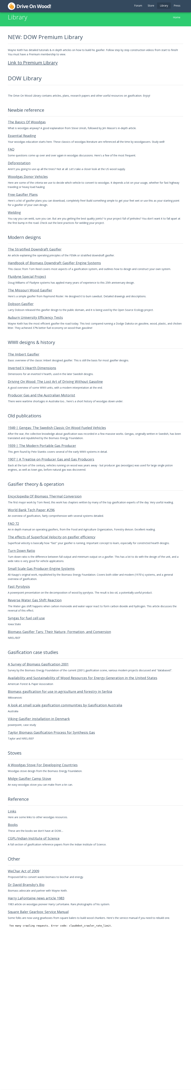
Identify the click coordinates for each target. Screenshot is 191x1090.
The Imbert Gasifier (23, 354)
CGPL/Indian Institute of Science (34, 838)
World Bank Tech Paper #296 (31, 510)
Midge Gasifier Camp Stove (29, 778)
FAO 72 (13, 523)
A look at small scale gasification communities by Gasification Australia (65, 705)
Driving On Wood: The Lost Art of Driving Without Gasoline (55, 381)
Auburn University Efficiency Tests (35, 317)
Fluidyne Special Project (27, 276)
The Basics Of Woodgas (27, 122)
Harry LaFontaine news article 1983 (36, 898)
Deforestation (19, 163)
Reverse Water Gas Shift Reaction (35, 600)
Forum (138, 5)
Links (12, 811)
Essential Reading (22, 135)
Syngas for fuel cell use (26, 618)
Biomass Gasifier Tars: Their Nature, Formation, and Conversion (59, 631)
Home (176, 17)
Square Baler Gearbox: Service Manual (38, 912)
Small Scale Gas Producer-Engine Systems (41, 568)
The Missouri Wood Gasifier (30, 290)
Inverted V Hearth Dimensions (32, 368)
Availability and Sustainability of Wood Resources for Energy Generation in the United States (82, 678)
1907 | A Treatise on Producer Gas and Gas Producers (51, 459)
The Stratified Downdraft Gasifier (35, 249)
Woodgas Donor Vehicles (28, 176)
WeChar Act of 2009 (23, 871)
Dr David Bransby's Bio (26, 884)
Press (177, 5)
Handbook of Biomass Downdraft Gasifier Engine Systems (54, 263)
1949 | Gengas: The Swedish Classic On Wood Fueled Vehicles (57, 427)
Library (164, 5)
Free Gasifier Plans (23, 194)
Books (13, 824)
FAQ (11, 149)
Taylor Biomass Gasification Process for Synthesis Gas (51, 732)
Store (151, 5)
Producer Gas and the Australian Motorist (41, 395)
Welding (14, 212)
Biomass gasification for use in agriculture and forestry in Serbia (60, 691)
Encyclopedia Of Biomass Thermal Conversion (45, 496)
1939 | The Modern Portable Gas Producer (42, 445)
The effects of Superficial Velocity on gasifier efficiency (51, 537)
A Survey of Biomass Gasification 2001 (38, 664)
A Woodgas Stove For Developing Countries (43, 765)
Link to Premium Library (33, 62)
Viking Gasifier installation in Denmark (39, 719)
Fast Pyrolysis (19, 586)
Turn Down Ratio (21, 550)
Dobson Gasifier (21, 304)
